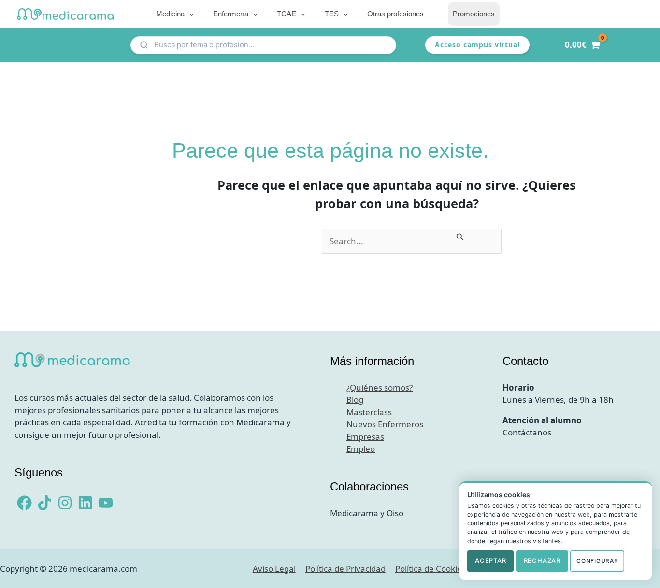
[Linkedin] (85, 503)
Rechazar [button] (542, 560)
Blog (354, 399)
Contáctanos (526, 432)
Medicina (170, 14)
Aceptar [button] (490, 560)
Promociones (474, 14)
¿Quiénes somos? (379, 387)
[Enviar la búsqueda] (460, 235)
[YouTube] (105, 503)
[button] (189, 14)
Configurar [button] (597, 560)
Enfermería (230, 14)
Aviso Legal (274, 568)
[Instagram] (65, 503)
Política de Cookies (430, 568)
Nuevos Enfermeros (384, 424)
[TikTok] (45, 503)
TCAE (286, 14)
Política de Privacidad (345, 568)
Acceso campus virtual (477, 44)
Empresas (365, 436)
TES (332, 14)
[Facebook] (24, 503)
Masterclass (369, 412)
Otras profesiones (395, 14)
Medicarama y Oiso (366, 512)
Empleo (360, 448)
